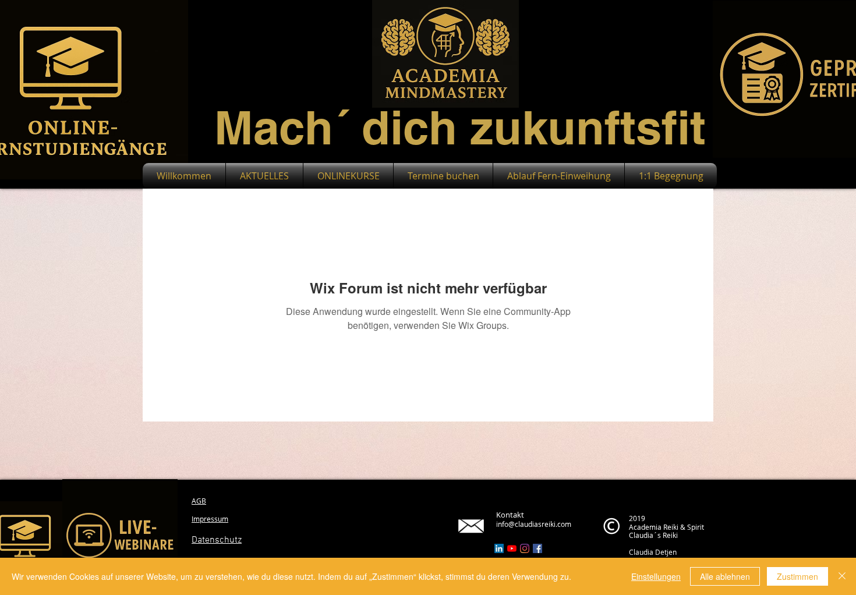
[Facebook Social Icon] (537, 548)
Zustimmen (797, 576)
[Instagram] (524, 548)
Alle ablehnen (725, 576)
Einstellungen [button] (656, 576)
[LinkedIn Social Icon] (499, 548)
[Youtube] (512, 548)
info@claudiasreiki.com (533, 524)
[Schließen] (842, 576)
